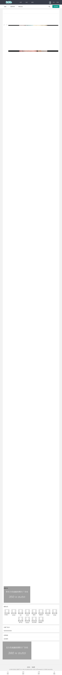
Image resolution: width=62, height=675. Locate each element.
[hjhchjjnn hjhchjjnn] (27, 619)
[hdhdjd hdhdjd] (54, 611)
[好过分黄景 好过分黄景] (34, 619)
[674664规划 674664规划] (7, 611)
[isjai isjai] (20, 611)
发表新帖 (56, 6)
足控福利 (6, 639)
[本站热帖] (31, 27)
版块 (32, 2)
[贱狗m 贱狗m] (34, 611)
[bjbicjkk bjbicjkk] (13, 611)
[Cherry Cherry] (47, 611)
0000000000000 (8, 630)
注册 (57, 2)
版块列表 (13, 6)
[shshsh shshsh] (27, 611)
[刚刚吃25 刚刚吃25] (41, 611)
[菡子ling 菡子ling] (20, 619)
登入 (54, 2)
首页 (21, 2)
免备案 (33, 667)
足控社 (28, 667)
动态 (27, 2)
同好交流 (20, 6)
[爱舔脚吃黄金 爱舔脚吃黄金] (41, 619)
